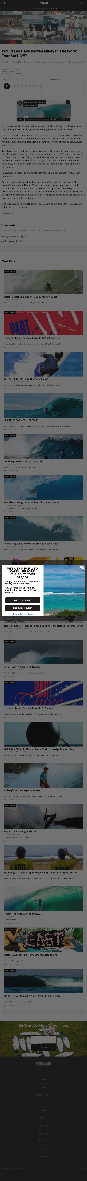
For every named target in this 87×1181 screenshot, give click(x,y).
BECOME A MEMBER (22, 608)
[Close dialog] (82, 568)
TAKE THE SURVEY (23, 600)
